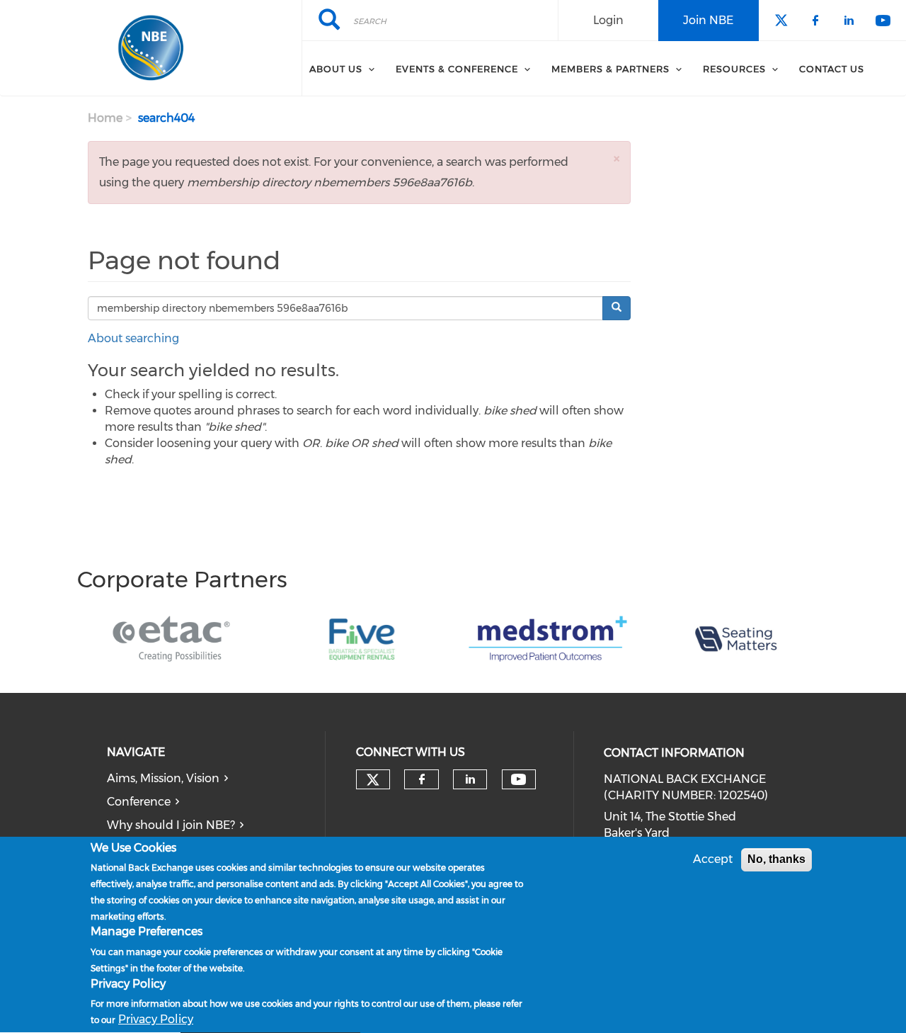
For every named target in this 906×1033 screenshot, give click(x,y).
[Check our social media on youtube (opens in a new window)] (518, 779)
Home (105, 118)
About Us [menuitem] (335, 68)
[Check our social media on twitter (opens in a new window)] (373, 780)
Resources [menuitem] (734, 68)
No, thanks (776, 859)
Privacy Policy (155, 1019)
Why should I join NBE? (171, 825)
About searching (133, 338)
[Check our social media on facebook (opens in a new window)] (422, 779)
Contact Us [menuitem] (831, 68)
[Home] (151, 48)
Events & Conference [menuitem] (457, 68)
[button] (616, 158)
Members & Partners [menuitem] (610, 68)
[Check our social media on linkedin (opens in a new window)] (470, 779)
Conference (139, 801)
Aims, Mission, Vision (163, 778)
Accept (713, 859)
